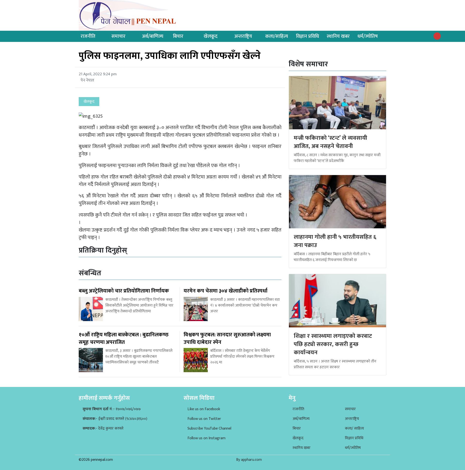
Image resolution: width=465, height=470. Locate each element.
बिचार (178, 36)
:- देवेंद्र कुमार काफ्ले (103, 428)
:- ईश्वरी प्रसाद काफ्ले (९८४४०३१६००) (115, 419)
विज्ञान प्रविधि (307, 36)
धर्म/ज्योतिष (367, 36)
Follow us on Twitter (204, 419)
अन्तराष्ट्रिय (243, 36)
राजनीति (88, 36)
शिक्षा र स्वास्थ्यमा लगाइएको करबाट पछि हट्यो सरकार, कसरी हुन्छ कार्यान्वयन (333, 344)
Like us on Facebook (203, 409)
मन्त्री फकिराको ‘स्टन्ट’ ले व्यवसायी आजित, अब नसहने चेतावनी (330, 142)
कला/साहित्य (276, 36)
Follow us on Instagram (206, 438)
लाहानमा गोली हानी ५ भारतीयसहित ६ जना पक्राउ (335, 241)
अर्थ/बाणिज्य (152, 36)
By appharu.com (249, 459)
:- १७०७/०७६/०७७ (112, 409)
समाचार (118, 36)
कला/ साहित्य (354, 428)
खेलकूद (210, 36)
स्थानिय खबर (338, 36)
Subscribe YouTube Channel (209, 428)
